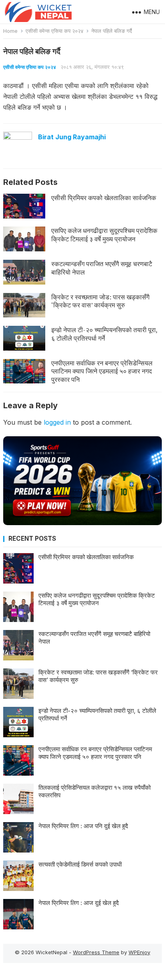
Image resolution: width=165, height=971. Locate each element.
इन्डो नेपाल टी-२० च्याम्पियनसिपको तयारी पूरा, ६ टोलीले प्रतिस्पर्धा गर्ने (104, 334)
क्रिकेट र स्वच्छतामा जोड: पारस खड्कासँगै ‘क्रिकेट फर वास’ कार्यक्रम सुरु (100, 301)
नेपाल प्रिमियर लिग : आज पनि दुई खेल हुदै (83, 826)
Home (10, 31)
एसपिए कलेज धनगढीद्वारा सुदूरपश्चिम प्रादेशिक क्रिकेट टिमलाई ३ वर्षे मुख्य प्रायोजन (104, 234)
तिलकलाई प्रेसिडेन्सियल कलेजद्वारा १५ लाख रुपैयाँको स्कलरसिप (94, 791)
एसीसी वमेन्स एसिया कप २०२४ (54, 31)
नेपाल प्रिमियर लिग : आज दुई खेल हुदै (78, 903)
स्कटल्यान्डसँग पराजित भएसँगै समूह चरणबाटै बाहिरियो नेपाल (101, 268)
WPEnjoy (139, 952)
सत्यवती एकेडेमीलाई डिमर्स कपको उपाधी (80, 864)
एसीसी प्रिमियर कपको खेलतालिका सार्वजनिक (103, 197)
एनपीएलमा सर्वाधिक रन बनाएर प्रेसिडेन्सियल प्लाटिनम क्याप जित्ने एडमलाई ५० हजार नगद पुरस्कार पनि (102, 371)
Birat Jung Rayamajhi (72, 137)
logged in (57, 422)
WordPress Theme (96, 952)
